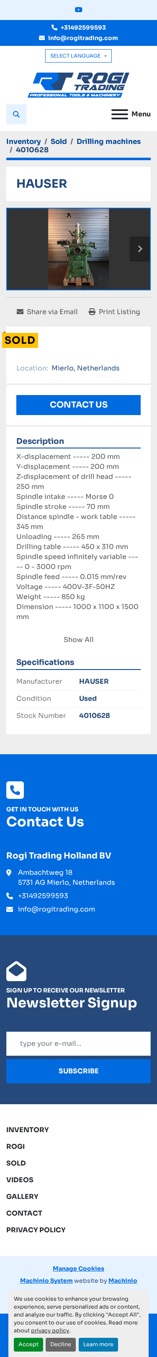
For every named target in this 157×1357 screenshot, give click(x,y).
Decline (60, 1344)
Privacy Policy (36, 1230)
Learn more (98, 1344)
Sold (16, 1163)
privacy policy (50, 1330)
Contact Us (79, 405)
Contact (24, 1213)
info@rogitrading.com (83, 38)
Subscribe (79, 1071)
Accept (28, 1344)
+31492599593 (83, 27)
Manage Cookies (78, 1268)
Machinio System (46, 1280)
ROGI (15, 1146)
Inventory (27, 1129)
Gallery (22, 1196)
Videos (19, 1180)
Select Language (75, 56)
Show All (79, 639)
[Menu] (119, 114)
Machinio (122, 1280)
